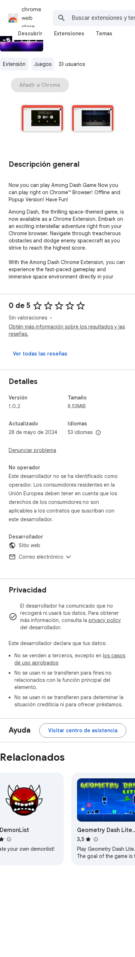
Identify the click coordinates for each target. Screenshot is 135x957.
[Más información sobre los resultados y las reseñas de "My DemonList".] (8, 839)
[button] (42, 118)
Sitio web (29, 545)
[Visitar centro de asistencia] (82, 730)
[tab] (30, 33)
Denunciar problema (32, 450)
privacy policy (105, 620)
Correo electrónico (41, 557)
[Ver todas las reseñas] (40, 353)
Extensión (14, 64)
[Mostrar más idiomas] (98, 433)
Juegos (42, 64)
